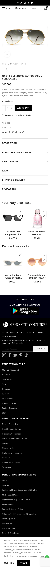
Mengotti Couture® (10, 370)
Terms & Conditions (10, 533)
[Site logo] (27, 8)
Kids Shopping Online (11, 429)
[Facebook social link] (18, 3)
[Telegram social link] (32, 3)
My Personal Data (9, 495)
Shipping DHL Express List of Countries (19, 514)
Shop (4, 384)
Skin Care (6, 457)
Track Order (7, 523)
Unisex (23, 64)
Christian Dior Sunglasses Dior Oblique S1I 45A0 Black (12, 235)
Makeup (5, 443)
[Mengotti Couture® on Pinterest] (21, 356)
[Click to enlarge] (7, 54)
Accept (23, 563)
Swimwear (6, 467)
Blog (4, 413)
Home (4, 64)
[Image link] (25, 311)
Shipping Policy (8, 518)
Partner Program (9, 408)
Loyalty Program (9, 403)
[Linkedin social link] (28, 3)
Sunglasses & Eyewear (11, 462)
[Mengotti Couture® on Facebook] (10, 356)
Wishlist (5, 394)
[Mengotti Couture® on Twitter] (16, 356)
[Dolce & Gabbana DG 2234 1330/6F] (37, 262)
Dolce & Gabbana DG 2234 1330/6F (37, 276)
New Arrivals (7, 448)
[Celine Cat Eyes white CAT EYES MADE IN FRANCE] (13, 262)
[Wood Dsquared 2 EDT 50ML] (37, 218)
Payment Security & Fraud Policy (16, 499)
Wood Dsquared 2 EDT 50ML (37, 233)
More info (9, 563)
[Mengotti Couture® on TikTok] (27, 356)
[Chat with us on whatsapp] (46, 557)
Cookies (5, 485)
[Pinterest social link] (25, 3)
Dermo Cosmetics (10, 424)
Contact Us (7, 379)
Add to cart (23, 108)
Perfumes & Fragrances (12, 453)
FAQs (4, 480)
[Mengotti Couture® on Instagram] (5, 356)
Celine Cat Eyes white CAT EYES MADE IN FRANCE (13, 278)
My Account (7, 398)
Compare (6, 389)
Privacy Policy (8, 504)
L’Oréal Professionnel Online (14, 438)
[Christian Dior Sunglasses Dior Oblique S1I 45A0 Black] (13, 218)
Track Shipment (8, 528)
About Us (6, 374)
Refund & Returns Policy (12, 509)
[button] (19, 216)
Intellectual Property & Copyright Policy (19, 490)
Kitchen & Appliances (11, 433)
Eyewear (14, 64)
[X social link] (21, 3)
